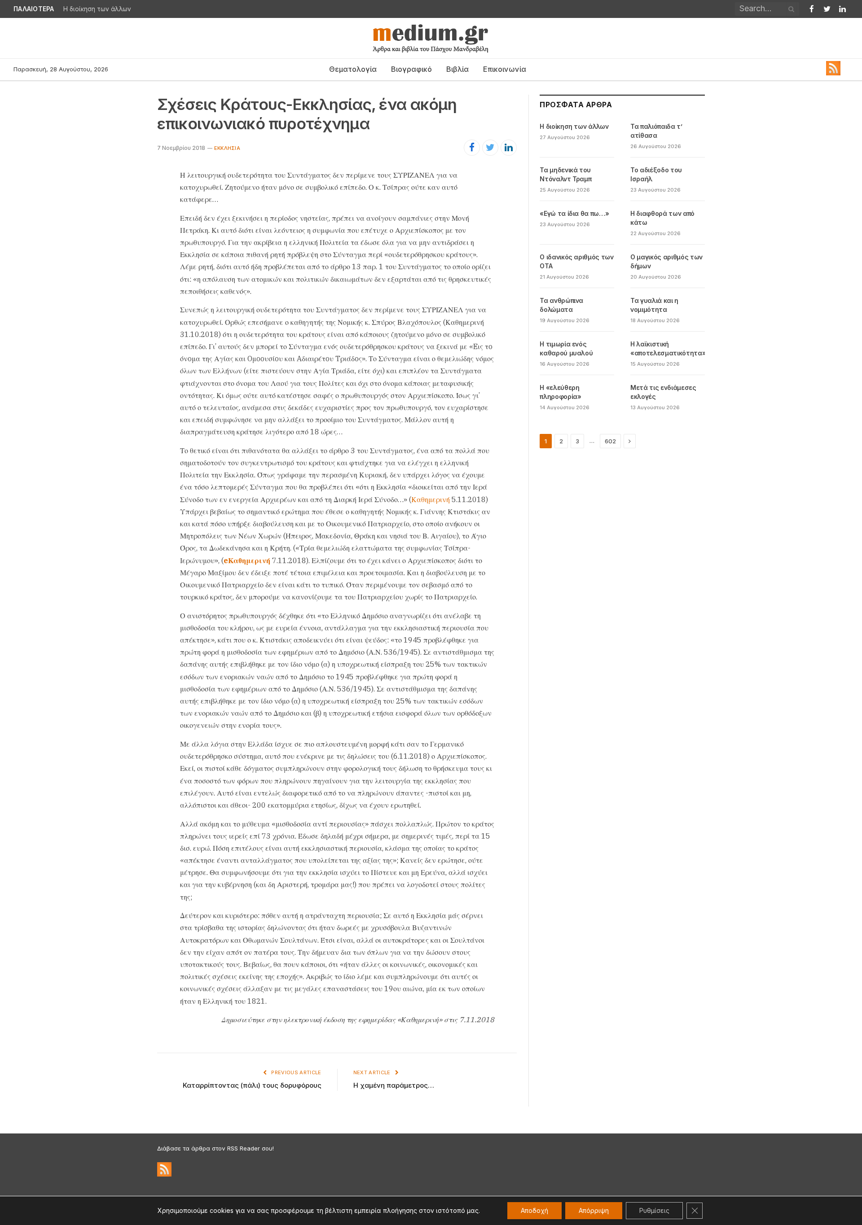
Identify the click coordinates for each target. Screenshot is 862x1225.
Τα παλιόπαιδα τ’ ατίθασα (103, 9)
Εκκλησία (227, 148)
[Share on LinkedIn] (509, 148)
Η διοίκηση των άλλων (574, 126)
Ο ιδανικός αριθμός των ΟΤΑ (576, 261)
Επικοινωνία (504, 69)
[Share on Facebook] (472, 148)
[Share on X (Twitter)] (490, 148)
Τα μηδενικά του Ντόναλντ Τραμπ (565, 174)
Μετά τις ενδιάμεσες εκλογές (663, 392)
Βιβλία (457, 69)
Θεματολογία (353, 69)
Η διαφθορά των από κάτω (662, 218)
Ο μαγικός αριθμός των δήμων (666, 261)
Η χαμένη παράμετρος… (393, 1085)
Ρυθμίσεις (654, 1210)
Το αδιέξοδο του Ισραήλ (656, 174)
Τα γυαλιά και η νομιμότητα (654, 305)
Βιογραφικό (411, 69)
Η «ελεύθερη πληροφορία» (560, 392)
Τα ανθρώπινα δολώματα (561, 305)
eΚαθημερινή (247, 560)
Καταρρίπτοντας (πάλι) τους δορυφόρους (252, 1085)
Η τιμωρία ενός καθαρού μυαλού (566, 348)
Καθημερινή (430, 499)
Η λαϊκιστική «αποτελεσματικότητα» (668, 348)
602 (610, 441)
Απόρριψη (594, 1210)
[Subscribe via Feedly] (833, 73)
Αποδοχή (534, 1210)
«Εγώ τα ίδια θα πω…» (574, 213)
